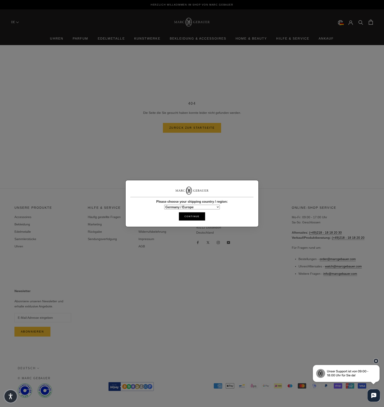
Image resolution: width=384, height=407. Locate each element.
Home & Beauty (251, 38)
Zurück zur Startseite (192, 127)
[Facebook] (197, 242)
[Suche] (360, 22)
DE (13, 22)
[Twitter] (208, 242)
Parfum (80, 38)
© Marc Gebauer (34, 378)
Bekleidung (22, 224)
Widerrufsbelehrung (152, 231)
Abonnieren (32, 331)
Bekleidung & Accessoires (198, 38)
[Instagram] (218, 242)
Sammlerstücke (25, 239)
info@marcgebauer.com (340, 273)
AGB (141, 246)
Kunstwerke (147, 38)
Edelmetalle (111, 38)
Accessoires (22, 217)
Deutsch (27, 368)
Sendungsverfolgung (102, 239)
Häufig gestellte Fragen (104, 217)
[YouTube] (228, 242)
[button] (11, 396)
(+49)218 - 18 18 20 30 (325, 232)
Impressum (146, 239)
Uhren (56, 38)
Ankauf (326, 38)
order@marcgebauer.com (338, 259)
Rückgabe (95, 231)
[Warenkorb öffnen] (371, 22)
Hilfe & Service (292, 38)
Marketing (95, 224)
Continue (192, 216)
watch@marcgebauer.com (343, 266)
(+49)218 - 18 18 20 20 (348, 237)
